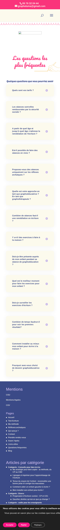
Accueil (11, 417)
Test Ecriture (13, 421)
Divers (21, 493)
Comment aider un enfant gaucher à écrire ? (31, 487)
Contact (11, 434)
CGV (8, 405)
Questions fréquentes (17, 447)
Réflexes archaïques (17, 427)
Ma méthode (13, 424)
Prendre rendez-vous (17, 437)
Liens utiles (13, 444)
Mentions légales (13, 400)
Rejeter (24, 525)
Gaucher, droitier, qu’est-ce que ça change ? (31, 499)
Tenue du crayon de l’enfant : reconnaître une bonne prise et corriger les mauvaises (32, 482)
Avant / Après (13, 441)
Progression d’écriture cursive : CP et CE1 (30, 496)
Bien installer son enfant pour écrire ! (28, 490)
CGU (8, 395)
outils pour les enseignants (30, 503)
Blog (10, 451)
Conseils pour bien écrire (29, 467)
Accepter (10, 525)
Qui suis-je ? (13, 431)
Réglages (38, 525)
